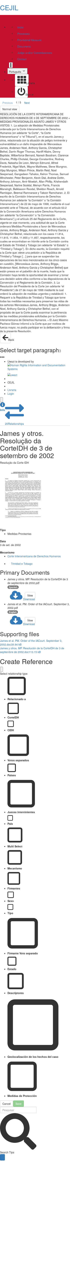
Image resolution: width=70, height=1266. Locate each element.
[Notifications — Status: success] (11, 65)
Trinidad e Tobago (21, 563)
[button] (2, 407)
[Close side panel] (1, 399)
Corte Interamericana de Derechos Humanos (34, 556)
